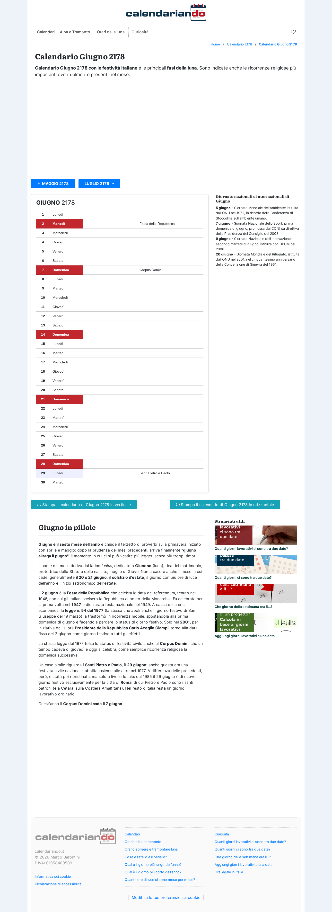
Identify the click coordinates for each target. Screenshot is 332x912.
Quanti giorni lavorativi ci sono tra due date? (251, 548)
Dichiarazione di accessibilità (58, 884)
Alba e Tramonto (75, 31)
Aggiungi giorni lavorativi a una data (245, 636)
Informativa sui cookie (53, 876)
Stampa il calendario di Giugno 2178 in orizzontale (227, 504)
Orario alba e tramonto (143, 842)
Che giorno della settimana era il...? (243, 607)
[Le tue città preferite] (293, 31)
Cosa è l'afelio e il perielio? (146, 857)
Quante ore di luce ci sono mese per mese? (160, 879)
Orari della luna (111, 31)
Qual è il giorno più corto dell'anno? (153, 872)
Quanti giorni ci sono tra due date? (243, 577)
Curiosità (140, 31)
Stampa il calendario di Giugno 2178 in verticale (86, 504)
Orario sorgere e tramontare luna (151, 849)
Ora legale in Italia (229, 872)
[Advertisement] (166, 126)
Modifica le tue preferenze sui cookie (166, 897)
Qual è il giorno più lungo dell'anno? (153, 864)
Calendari (46, 31)
